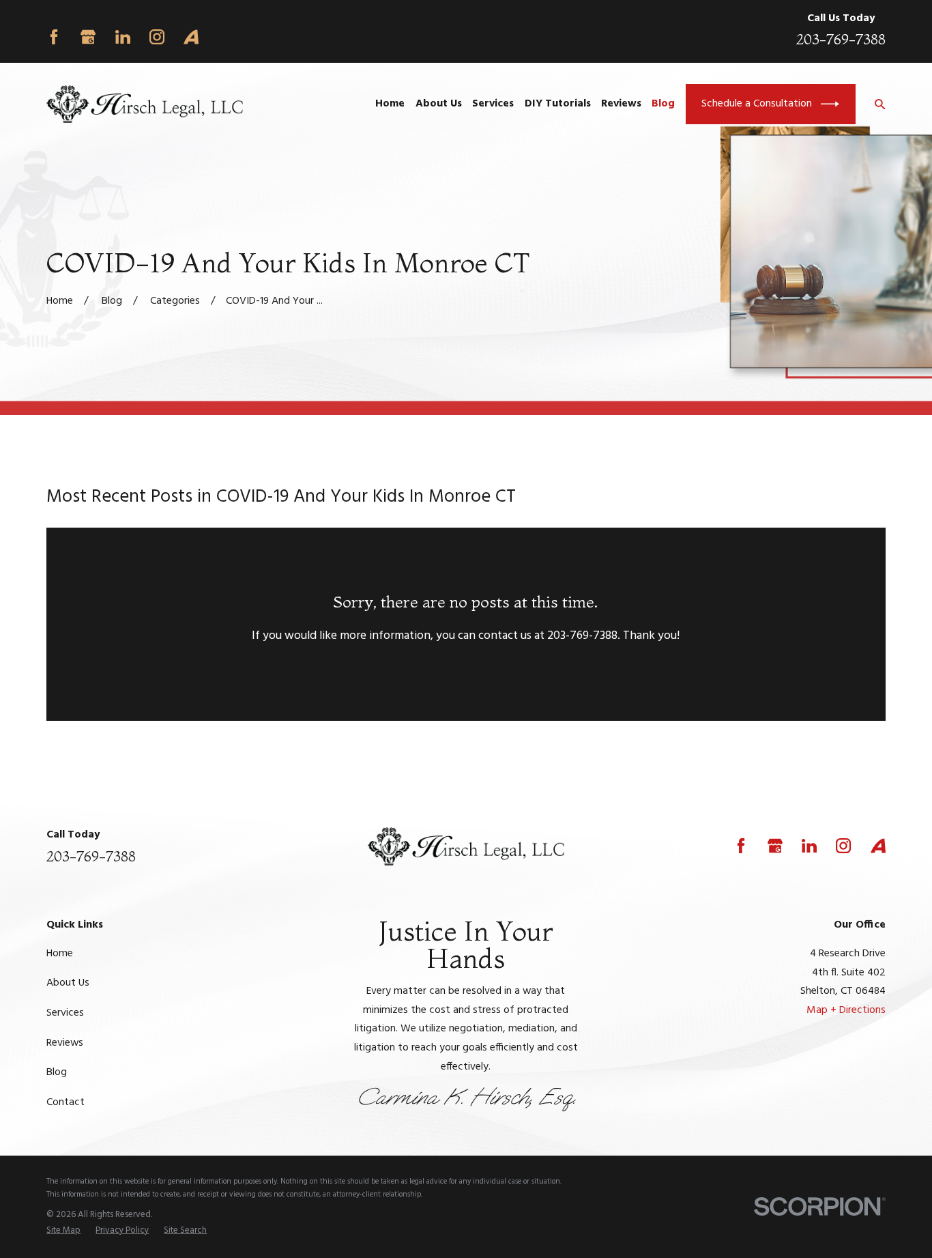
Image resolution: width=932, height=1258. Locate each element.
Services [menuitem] (493, 104)
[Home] (144, 104)
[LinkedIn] (122, 36)
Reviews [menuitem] (621, 104)
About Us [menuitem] (439, 104)
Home (59, 953)
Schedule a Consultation (756, 104)
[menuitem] (63, 1230)
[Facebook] (53, 36)
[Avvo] (191, 36)
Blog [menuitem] (663, 104)
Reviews (64, 1043)
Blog (56, 1072)
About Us (67, 983)
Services (65, 1013)
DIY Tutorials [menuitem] (558, 104)
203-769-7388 (841, 39)
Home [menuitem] (390, 104)
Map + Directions (846, 1010)
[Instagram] (156, 36)
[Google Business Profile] (88, 36)
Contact (65, 1102)
